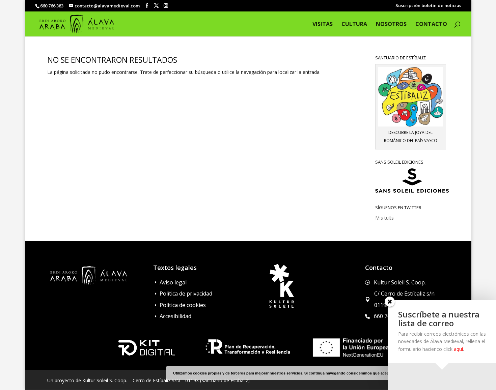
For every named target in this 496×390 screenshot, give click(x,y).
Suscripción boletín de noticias (428, 5)
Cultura (354, 25)
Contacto (431, 25)
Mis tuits (384, 218)
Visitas (322, 25)
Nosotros (391, 25)
